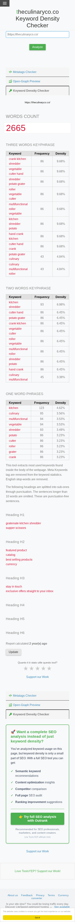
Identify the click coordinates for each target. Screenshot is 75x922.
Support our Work (37, 676)
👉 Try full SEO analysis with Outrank (37, 818)
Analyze (37, 47)
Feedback (27, 895)
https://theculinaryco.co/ (37, 102)
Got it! (37, 917)
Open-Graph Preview (26, 81)
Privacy (40, 895)
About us (13, 895)
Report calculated (26, 643)
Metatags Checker (24, 72)
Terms (51, 895)
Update (13, 652)
